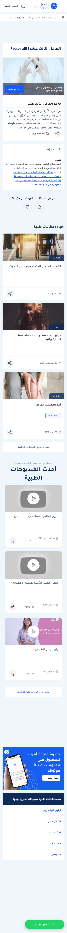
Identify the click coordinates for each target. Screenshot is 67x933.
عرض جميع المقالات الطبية (33, 447)
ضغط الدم (55, 832)
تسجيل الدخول (10, 6)
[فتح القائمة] (61, 6)
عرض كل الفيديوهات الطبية (33, 692)
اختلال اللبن (54, 821)
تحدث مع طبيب (14, 89)
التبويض (56, 854)
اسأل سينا (53, 778)
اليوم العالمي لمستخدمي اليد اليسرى (36, 516)
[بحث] (23, 6)
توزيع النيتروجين (52, 810)
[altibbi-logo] (45, 6)
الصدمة (56, 843)
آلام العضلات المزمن (48, 405)
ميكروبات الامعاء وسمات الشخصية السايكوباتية (39, 337)
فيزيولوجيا (33, 17)
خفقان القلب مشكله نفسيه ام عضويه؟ (34, 583)
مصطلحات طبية (49, 17)
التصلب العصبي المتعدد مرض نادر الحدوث (35, 266)
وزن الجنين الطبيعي (46, 649)
